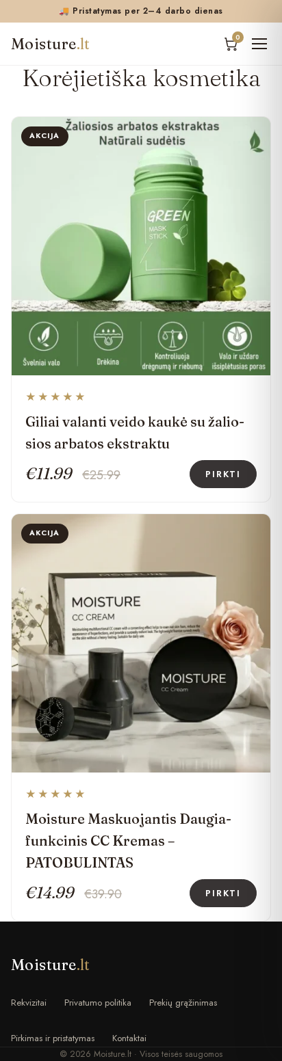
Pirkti (223, 474)
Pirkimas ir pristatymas (52, 1038)
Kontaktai (129, 1038)
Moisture (50, 43)
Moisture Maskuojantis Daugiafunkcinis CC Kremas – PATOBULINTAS (128, 840)
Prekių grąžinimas (183, 1002)
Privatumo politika (97, 1002)
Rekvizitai (29, 1002)
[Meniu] (259, 44)
